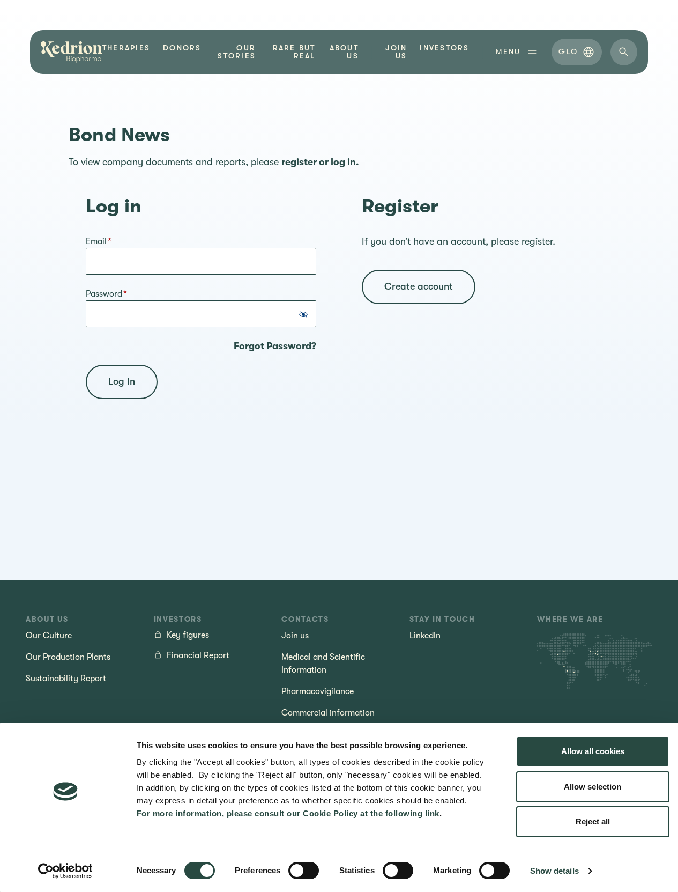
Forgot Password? (275, 346)
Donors (182, 48)
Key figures (188, 635)
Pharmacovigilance (317, 691)
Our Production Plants (68, 657)
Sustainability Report (66, 678)
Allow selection (592, 786)
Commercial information (328, 713)
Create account (418, 286)
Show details (554, 870)
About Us (344, 52)
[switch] (303, 870)
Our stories (237, 52)
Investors (444, 48)
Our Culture (49, 635)
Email (98, 241)
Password (106, 294)
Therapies (126, 48)
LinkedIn (425, 635)
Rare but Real (294, 52)
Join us (396, 52)
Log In (121, 381)
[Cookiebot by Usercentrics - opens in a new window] (65, 871)
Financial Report (198, 655)
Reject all (593, 821)
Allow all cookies (592, 751)
